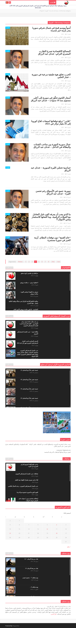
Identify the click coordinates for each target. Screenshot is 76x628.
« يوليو (69, 546)
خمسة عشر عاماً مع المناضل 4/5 (29, 379)
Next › (53, 261)
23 (10, 533)
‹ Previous (20, 261)
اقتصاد (7, 27)
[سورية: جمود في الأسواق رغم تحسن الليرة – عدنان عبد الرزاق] (17, 199)
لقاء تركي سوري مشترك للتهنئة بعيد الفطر (26, 480)
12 (47, 529)
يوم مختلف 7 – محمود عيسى (30, 577)
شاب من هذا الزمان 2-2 (31, 559)
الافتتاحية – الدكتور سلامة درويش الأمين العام (26, 309)
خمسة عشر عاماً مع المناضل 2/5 (29, 398)
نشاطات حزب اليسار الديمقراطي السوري (27, 473)
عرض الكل (10, 267)
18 (56, 533)
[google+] (7, 2)
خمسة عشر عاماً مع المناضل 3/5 (29, 389)
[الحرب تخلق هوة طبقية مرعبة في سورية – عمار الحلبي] (17, 82)
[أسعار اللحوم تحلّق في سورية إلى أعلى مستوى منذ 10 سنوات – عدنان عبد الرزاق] (17, 106)
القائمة (52, 2)
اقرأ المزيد (53, 614)
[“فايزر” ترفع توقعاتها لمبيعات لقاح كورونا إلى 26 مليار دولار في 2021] (17, 129)
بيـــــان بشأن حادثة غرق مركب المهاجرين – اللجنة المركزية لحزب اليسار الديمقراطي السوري (29, 323)
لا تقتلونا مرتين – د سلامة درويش (29, 282)
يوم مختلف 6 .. (34, 587)
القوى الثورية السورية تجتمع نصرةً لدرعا (27, 492)
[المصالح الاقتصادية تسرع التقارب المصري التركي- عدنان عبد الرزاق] (17, 59)
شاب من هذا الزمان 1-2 (31, 568)
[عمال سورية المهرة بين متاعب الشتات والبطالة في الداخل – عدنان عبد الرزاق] (17, 152)
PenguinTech (16, 626)
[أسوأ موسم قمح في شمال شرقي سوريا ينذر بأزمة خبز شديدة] (17, 36)
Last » (58, 261)
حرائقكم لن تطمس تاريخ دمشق (29, 273)
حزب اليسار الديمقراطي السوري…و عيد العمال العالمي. (23, 486)
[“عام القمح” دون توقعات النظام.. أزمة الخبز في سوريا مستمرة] (17, 245)
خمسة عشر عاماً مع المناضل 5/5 (29, 370)
